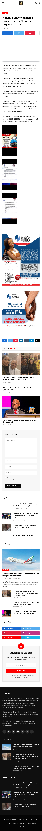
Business (5, 569)
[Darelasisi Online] (21, 3)
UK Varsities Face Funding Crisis (23, 535)
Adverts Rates (32, 823)
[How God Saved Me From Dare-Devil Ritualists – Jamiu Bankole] (6, 527)
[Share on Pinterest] (30, 33)
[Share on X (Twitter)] (19, 33)
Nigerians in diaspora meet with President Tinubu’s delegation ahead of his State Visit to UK (26, 593)
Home (9, 823)
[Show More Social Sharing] (38, 33)
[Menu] (3, 3)
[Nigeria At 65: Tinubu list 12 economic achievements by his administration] (21, 407)
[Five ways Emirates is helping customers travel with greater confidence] (21, 560)
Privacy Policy (19, 677)
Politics (15, 823)
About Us (23, 823)
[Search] (39, 3)
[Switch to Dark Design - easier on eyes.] (36, 3)
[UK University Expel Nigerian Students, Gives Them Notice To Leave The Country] (6, 516)
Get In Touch (22, 826)
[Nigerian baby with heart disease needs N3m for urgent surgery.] (21, 49)
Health (5, 13)
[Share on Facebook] (7, 33)
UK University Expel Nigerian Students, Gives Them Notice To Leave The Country (25, 515)
